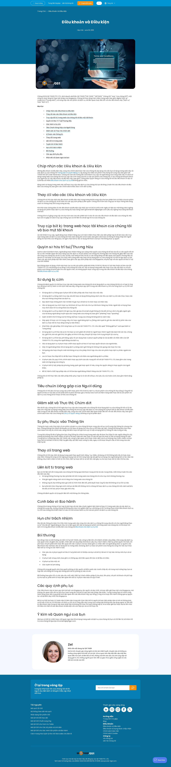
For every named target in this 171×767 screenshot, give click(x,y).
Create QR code (86, 3)
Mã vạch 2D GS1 (37, 708)
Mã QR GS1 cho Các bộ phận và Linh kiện (46, 727)
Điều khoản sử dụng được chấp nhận (117, 728)
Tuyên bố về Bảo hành (54, 144)
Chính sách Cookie (110, 733)
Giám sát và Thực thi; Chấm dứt (58, 131)
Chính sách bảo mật (111, 731)
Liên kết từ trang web (54, 141)
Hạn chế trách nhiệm (54, 147)
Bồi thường (50, 151)
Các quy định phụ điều (54, 154)
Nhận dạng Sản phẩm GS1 (40, 715)
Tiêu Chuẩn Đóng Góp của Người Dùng (60, 127)
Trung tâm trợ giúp (110, 719)
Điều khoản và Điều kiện (57, 11)
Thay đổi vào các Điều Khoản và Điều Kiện (61, 114)
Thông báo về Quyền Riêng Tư (68, 173)
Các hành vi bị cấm (53, 124)
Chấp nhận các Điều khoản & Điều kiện (60, 111)
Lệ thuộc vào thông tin (54, 134)
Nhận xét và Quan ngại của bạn (57, 157)
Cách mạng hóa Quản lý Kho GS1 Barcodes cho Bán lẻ (51, 734)
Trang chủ (41, 11)
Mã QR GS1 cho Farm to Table (42, 724)
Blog (104, 721)
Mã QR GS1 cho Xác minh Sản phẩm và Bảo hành (49, 730)
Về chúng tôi (108, 738)
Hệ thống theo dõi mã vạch (41, 711)
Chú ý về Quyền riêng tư (72, 413)
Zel (70, 644)
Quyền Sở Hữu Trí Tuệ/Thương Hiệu (59, 121)
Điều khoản (108, 724)
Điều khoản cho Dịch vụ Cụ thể (62, 180)
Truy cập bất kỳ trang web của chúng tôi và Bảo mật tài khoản (69, 117)
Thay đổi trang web (53, 137)
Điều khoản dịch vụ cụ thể (49, 271)
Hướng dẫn (108, 716)
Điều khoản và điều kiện (112, 726)
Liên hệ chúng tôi (109, 741)
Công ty (106, 736)
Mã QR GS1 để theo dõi (39, 718)
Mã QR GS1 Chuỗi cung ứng (41, 721)
